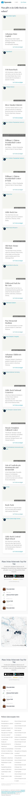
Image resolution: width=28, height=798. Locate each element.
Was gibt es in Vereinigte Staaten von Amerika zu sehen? (7, 728)
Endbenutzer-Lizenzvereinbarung (18, 791)
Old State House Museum (11, 247)
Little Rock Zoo (11, 212)
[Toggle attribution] (25, 645)
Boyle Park (9, 505)
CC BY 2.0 (23, 29)
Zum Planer (23, 2)
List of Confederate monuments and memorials (13, 467)
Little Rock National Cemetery (13, 391)
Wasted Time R (17, 241)
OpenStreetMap (16, 645)
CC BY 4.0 (23, 385)
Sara (17, 278)
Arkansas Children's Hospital (13, 355)
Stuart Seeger (17, 29)
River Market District (13, 105)
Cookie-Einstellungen (11, 792)
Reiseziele (23, 790)
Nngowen (17, 207)
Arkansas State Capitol (11, 35)
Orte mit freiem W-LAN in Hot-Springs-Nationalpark (20, 728)
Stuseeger (16, 171)
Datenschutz (3, 792)
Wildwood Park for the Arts (12, 284)
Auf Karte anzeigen (18, 47)
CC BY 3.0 (23, 241)
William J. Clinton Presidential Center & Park (13, 142)
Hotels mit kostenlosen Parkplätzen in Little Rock (7, 762)
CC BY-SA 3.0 (22, 316)
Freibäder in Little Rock (7, 758)
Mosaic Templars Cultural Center (12, 429)
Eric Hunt (17, 500)
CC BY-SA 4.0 (22, 207)
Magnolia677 (17, 385)
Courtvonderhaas (15, 423)
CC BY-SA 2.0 (22, 278)
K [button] (20, 633)
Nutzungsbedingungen (6, 791)
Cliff (19, 65)
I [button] (16, 632)
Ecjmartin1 (16, 460)
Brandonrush (16, 316)
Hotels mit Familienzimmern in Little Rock (6, 744)
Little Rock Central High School (12, 537)
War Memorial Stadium (11, 322)
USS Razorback (11, 69)
